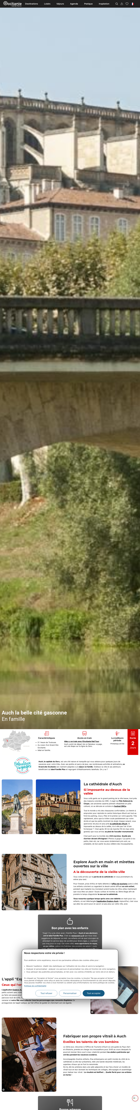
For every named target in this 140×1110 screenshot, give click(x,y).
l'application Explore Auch (107, 901)
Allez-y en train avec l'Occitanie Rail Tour (81, 741)
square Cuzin (62, 949)
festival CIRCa (120, 806)
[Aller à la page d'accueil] (13, 4)
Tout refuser (46, 993)
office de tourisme (119, 884)
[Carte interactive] (122, 4)
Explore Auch (18, 990)
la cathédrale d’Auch (118, 824)
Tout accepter (94, 993)
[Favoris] (127, 4)
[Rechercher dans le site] (117, 4)
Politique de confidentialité (35, 986)
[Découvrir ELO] (135, 1098)
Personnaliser (70, 993)
